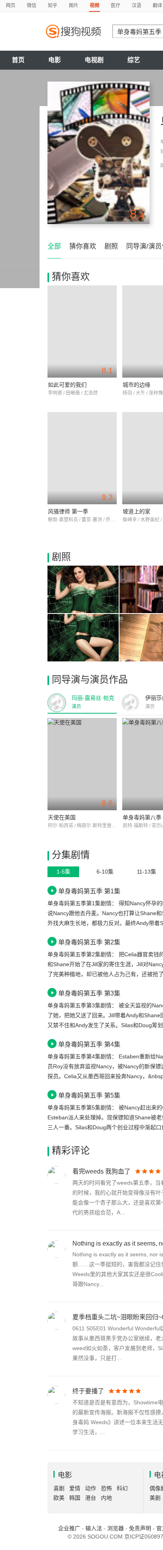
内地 (106, 1498)
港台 (90, 1498)
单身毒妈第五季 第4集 (89, 1044)
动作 (90, 1488)
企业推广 (69, 1528)
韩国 (74, 1498)
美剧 (155, 1498)
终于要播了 (88, 1391)
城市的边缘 (136, 385)
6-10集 (105, 871)
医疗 (115, 5)
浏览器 (115, 1528)
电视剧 (94, 60)
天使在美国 (62, 817)
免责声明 (140, 1528)
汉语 (136, 5)
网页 (10, 5)
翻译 (157, 5)
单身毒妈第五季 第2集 (89, 942)
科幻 (122, 1488)
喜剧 (58, 1488)
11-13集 (146, 871)
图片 (73, 5)
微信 (31, 5)
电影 (54, 60)
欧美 (58, 1498)
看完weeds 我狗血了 (101, 1171)
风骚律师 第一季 (68, 511)
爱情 (74, 1488)
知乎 (52, 5)
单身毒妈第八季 (142, 817)
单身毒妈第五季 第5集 (89, 1095)
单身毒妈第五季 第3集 (89, 993)
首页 (18, 60)
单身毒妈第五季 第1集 (89, 891)
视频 (94, 5)
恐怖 (106, 1488)
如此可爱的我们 (67, 385)
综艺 (133, 60)
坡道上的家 (136, 511)
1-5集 (63, 871)
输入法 (93, 1528)
